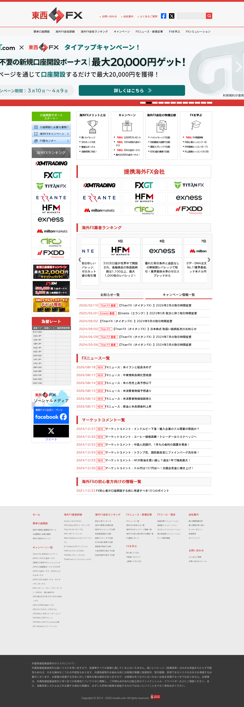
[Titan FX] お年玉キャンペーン (45, 554)
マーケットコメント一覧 (103, 419)
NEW (101, 367)
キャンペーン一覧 (43, 547)
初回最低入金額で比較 (160, 142)
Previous (79, 259)
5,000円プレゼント (128, 137)
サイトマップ (194, 538)
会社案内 (128, 16)
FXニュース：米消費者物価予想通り (128, 391)
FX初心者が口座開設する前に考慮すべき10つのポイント (132, 490)
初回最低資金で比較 (104, 534)
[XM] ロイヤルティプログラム (45, 609)
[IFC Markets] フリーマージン (45, 626)
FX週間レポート (132, 538)
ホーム (36, 514)
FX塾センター (48, 140)
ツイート (51, 439)
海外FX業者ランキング (102, 227)
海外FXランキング (51, 153)
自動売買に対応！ (89, 151)
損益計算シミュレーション (168, 521)
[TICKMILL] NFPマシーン (43, 618)
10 (197, 103)
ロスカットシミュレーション (169, 529)
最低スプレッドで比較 (160, 146)
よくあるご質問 (148, 16)
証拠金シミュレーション (168, 525)
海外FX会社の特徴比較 (161, 115)
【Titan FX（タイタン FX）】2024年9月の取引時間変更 (135, 321)
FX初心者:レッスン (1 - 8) (195, 142)
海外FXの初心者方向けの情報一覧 (111, 481)
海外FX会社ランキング (94, 31)
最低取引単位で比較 (103, 546)
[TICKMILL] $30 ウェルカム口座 (46, 622)
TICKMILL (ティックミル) (74, 555)
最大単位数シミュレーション (169, 534)
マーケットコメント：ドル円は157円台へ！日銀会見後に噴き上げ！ (149, 468)
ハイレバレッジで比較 (160, 137)
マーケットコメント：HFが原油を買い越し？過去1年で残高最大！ (148, 460)
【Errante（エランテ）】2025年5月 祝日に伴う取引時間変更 (157, 313)
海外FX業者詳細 (74, 514)
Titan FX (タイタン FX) (73, 529)
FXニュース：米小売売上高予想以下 (128, 383)
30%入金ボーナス (128, 150)
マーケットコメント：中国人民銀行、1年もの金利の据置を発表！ (147, 444)
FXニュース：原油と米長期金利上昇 (128, 406)
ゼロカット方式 (88, 142)
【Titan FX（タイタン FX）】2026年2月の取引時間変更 (154, 305)
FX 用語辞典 (194, 137)
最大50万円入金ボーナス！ (128, 154)
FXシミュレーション (198, 31)
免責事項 (193, 534)
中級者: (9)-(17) (133, 557)
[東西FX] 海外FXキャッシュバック (46, 562)
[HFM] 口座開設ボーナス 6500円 (46, 567)
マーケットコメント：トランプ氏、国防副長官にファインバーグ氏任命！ (152, 452)
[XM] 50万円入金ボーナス (43, 605)
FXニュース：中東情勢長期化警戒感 (128, 375)
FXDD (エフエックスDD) (74, 551)
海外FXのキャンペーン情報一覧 (139, 529)
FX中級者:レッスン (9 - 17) (196, 146)
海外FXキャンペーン (52, 133)
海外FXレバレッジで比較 (105, 529)
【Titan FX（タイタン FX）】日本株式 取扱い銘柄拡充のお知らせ (154, 329)
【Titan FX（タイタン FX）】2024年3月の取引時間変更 (154, 344)
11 (203, 103)
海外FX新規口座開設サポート (44, 530)
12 (209, 103)
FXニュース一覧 (96, 358)
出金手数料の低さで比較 (105, 555)
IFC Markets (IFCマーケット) (76, 546)
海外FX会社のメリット (42, 538)
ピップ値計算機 (163, 538)
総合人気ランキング (104, 521)
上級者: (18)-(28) (133, 561)
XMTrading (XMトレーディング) (78, 525)
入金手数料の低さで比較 (105, 551)
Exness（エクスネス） (73, 521)
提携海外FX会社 (144, 171)
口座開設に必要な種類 (42, 534)
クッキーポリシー (196, 529)
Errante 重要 (107, 313)
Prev (5, 66)
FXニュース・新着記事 (149, 31)
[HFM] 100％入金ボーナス (44, 558)
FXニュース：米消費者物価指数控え (128, 398)
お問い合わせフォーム (198, 561)
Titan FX (105, 329)
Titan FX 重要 (108, 305)
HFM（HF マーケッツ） (73, 534)
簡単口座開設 (42, 31)
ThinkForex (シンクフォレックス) (77, 559)
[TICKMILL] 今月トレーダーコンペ (46, 613)
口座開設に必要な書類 (53, 127)
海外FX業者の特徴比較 (104, 525)
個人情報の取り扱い (197, 525)
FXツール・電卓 (166, 514)
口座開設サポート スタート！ (51, 116)
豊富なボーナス (88, 146)
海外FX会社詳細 (65, 31)
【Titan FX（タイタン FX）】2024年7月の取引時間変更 (154, 337)
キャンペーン (122, 31)
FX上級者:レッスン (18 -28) (196, 151)
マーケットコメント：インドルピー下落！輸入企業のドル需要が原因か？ (152, 429)
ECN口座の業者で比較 (159, 151)
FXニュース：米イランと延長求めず (128, 367)
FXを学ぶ (174, 31)
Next (239, 66)
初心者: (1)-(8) (132, 553)
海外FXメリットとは (92, 115)
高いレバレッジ (88, 137)
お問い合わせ (109, 16)
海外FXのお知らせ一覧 (135, 525)
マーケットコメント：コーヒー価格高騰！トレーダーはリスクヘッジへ (151, 436)
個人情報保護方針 (196, 521)
